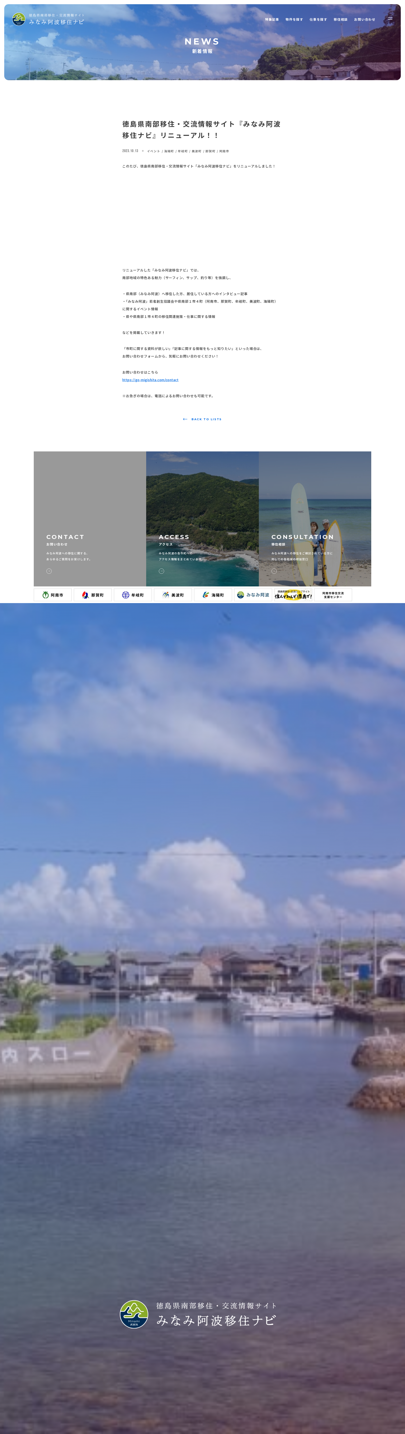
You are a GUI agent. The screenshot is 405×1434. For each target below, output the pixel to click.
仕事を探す (318, 19)
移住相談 (341, 19)
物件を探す (294, 19)
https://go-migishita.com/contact (150, 379)
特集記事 (272, 19)
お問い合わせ (364, 19)
